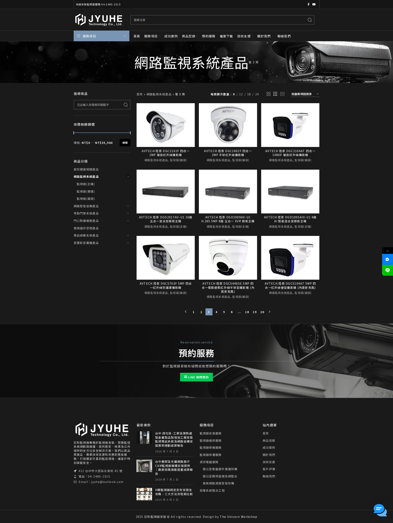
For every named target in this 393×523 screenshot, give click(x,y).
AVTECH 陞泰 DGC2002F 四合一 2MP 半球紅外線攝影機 (228, 153)
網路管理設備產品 (86, 206)
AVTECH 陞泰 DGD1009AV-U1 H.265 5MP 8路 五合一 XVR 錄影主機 (228, 219)
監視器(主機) (86, 184)
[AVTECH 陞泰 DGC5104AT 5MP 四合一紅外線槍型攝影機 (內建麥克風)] (290, 258)
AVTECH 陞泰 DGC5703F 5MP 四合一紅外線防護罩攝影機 (166, 285)
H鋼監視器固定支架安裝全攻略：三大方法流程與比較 (174, 492)
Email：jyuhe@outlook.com (101, 482)
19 (255, 312)
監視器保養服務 (211, 455)
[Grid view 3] (275, 94)
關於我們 (269, 455)
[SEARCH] (309, 20)
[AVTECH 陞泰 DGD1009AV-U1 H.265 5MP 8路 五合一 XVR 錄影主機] (228, 191)
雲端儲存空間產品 (86, 228)
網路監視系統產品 (86, 176)
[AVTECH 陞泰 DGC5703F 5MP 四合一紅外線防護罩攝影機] (166, 258)
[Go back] (129, 62)
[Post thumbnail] (144, 442)
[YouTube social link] (314, 4)
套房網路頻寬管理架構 (218, 483)
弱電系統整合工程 (212, 490)
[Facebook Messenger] (387, 259)
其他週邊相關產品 (86, 169)
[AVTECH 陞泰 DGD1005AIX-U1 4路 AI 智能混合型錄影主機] (290, 191)
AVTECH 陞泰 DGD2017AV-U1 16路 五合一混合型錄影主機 (165, 219)
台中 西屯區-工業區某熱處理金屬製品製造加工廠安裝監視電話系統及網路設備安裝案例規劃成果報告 (174, 439)
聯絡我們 (269, 476)
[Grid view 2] (269, 94)
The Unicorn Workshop (238, 517)
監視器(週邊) (86, 191)
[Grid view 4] (282, 94)
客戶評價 (269, 469)
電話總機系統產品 (86, 235)
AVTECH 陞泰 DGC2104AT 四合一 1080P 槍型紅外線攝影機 (290, 153)
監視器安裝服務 (211, 433)
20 (262, 312)
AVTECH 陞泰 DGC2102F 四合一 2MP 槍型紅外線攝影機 (166, 153)
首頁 (140, 94)
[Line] (387, 270)
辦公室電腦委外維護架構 (220, 469)
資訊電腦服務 (209, 462)
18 (247, 312)
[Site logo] (99, 19)
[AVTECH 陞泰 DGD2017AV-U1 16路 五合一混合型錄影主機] (166, 191)
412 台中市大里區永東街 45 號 (100, 471)
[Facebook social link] (308, 4)
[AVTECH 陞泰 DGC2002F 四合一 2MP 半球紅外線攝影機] (228, 125)
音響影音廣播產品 (86, 243)
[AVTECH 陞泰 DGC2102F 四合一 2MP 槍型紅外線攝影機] (166, 125)
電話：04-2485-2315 (94, 476)
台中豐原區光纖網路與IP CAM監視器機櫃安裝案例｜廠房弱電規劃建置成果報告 (174, 467)
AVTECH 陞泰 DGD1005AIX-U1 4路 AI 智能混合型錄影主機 (290, 219)
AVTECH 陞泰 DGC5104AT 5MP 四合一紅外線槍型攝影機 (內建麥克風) (290, 285)
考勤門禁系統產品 (86, 213)
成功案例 (269, 448)
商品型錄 (269, 441)
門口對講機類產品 (86, 221)
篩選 (125, 142)
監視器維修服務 (211, 441)
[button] (380, 510)
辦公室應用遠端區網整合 (220, 476)
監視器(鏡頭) (86, 198)
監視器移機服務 (211, 448)
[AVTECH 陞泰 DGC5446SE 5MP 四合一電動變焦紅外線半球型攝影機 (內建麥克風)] (228, 258)
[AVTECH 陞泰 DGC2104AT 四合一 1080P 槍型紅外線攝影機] (290, 125)
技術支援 (269, 462)
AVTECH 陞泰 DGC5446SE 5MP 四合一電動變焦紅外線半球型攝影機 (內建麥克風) (228, 287)
